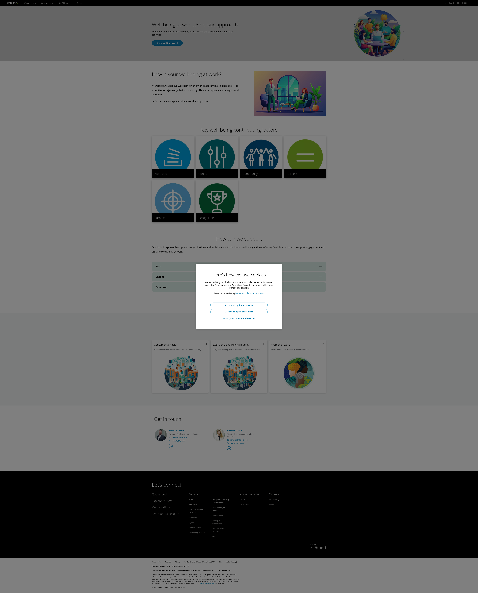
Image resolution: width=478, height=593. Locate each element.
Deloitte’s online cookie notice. (249, 293)
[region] (239, 296)
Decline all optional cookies (239, 311)
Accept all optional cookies (239, 305)
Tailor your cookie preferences (239, 318)
